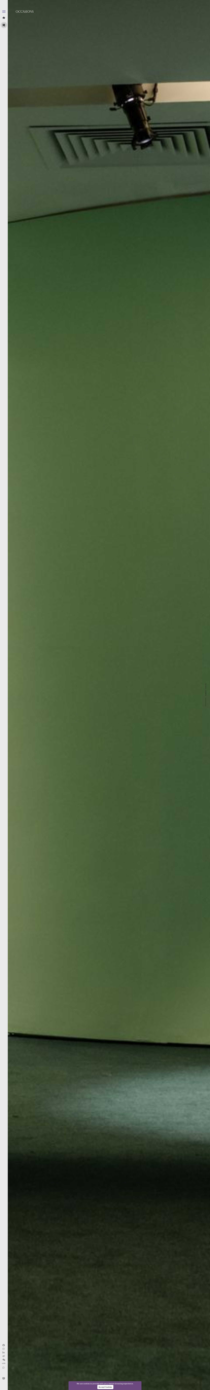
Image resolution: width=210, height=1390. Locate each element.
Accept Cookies (105, 1387)
